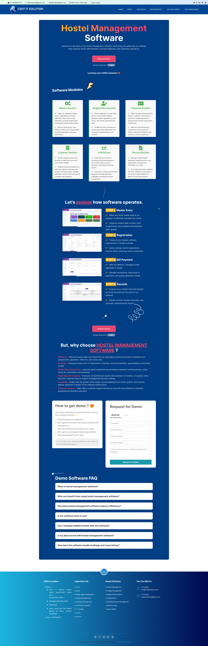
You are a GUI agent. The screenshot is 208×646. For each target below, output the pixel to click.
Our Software (173, 9)
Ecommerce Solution (83, 605)
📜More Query (95, 3)
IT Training (79, 609)
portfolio (141, 9)
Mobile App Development (85, 594)
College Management (114, 591)
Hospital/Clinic (112, 598)
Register (115, 415)
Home (120, 9)
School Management (114, 587)
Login (111, 65)
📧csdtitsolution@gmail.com (35, 3)
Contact (78, 616)
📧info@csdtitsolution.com (56, 3)
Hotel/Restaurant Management (118, 602)
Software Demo (191, 9)
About (129, 9)
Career (78, 613)
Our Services (155, 9)
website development (83, 598)
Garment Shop (112, 605)
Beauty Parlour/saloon (115, 594)
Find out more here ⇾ (69, 444)
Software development (84, 602)
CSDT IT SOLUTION (30, 8)
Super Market (111, 609)
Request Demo (104, 59)
